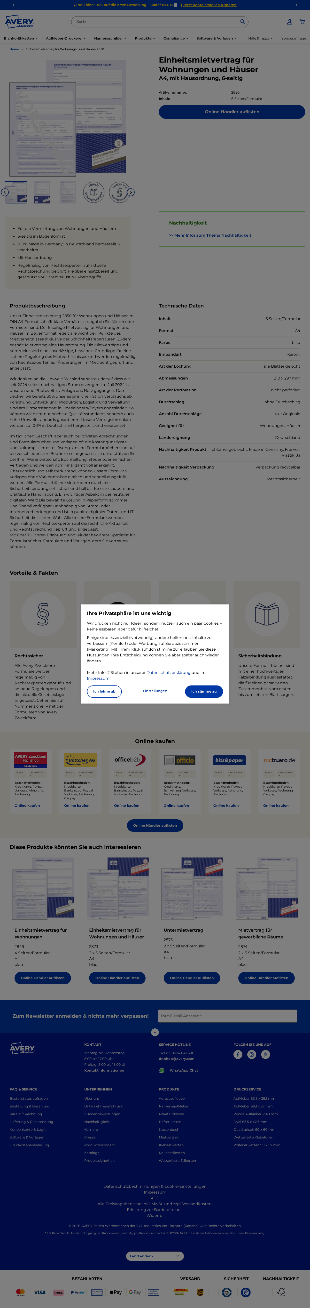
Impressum (98, 678)
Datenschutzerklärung (169, 672)
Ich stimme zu (204, 691)
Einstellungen (155, 691)
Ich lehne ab (104, 691)
